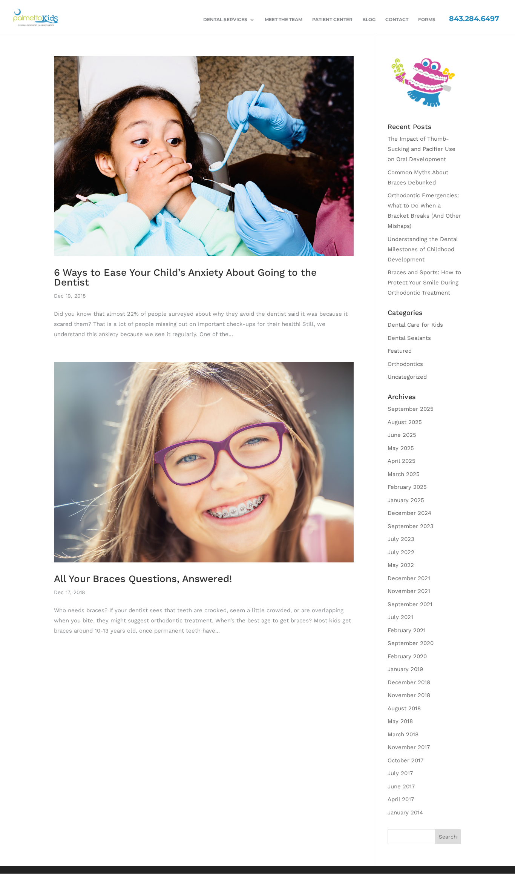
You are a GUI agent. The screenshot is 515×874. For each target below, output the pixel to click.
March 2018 (403, 734)
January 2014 (405, 812)
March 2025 (404, 474)
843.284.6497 (474, 18)
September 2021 (410, 604)
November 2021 (409, 591)
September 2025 (411, 409)
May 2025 (401, 448)
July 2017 (400, 773)
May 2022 (401, 565)
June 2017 (401, 786)
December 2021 (409, 578)
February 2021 (407, 630)
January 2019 (405, 669)
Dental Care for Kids (415, 324)
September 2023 (411, 526)
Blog (369, 19)
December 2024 (409, 513)
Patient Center (332, 19)
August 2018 (404, 708)
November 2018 (409, 695)
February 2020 (407, 656)
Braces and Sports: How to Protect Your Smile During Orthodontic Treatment (424, 282)
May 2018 (400, 721)
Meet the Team (283, 19)
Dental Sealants (409, 338)
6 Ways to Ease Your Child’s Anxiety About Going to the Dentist (185, 277)
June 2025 (402, 435)
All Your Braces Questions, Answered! (143, 578)
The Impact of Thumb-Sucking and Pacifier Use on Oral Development (421, 149)
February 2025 (407, 487)
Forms (426, 19)
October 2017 (405, 760)
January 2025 (406, 500)
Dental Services (225, 19)
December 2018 (409, 682)
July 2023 (401, 539)
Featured (400, 350)
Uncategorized (407, 376)
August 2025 (405, 422)
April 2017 (401, 799)
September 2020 (411, 643)
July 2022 (401, 552)
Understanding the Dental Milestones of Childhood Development (423, 249)
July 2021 (400, 617)
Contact (396, 19)
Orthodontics (405, 364)
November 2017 (409, 747)
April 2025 (401, 461)
